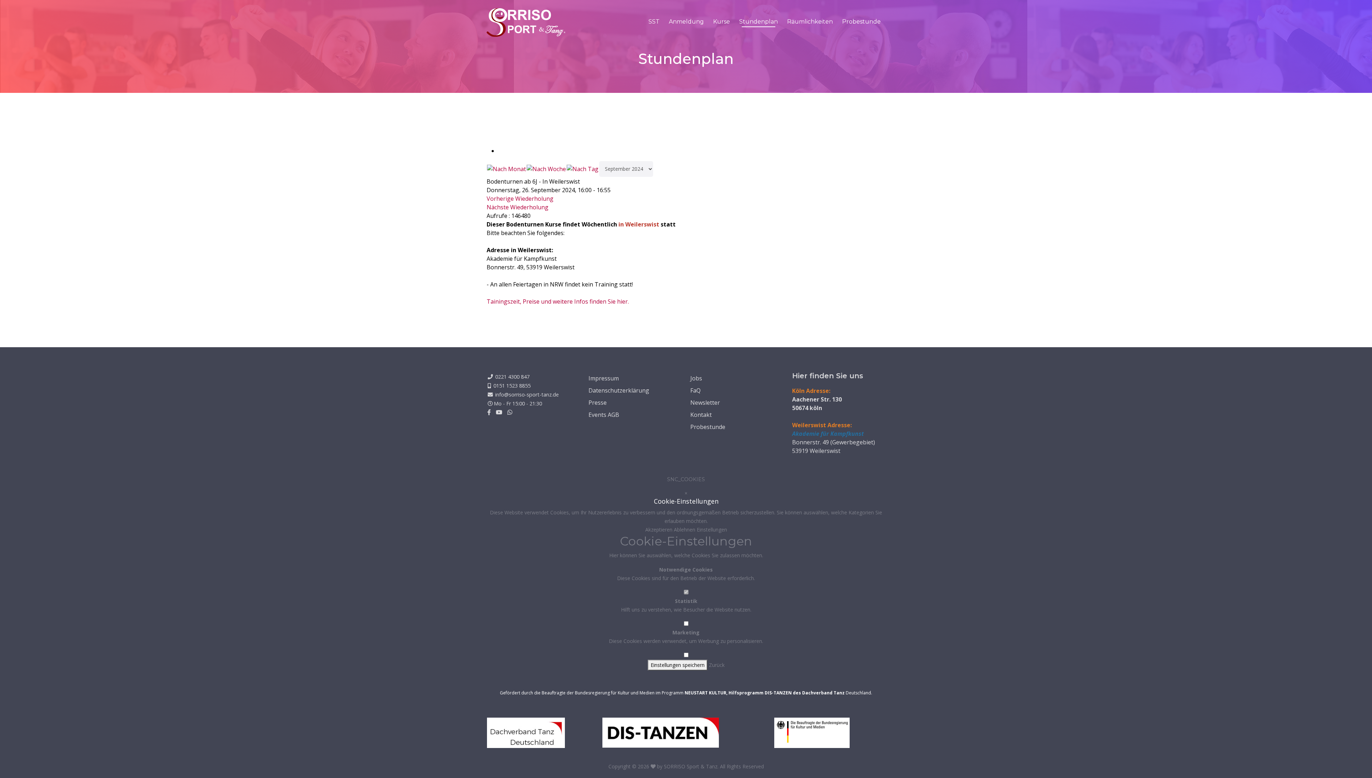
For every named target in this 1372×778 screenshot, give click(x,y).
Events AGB (603, 415)
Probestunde (861, 21)
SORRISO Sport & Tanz (690, 766)
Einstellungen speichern (678, 665)
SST (654, 21)
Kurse (721, 21)
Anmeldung (686, 21)
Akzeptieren (659, 529)
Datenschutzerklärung (618, 390)
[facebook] (489, 412)
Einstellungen (712, 529)
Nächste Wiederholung (517, 207)
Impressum (603, 378)
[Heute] (582, 169)
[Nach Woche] (546, 169)
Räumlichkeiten (810, 21)
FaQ (695, 390)
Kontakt (701, 415)
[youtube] (499, 412)
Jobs (696, 378)
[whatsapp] (509, 412)
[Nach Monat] (506, 169)
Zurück (717, 665)
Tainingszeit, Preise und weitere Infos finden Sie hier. (558, 301)
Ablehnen (685, 529)
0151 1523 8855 (512, 385)
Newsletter (705, 403)
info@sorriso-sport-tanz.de (527, 394)
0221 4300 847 (512, 376)
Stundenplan (758, 21)
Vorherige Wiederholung (520, 199)
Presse (597, 403)
